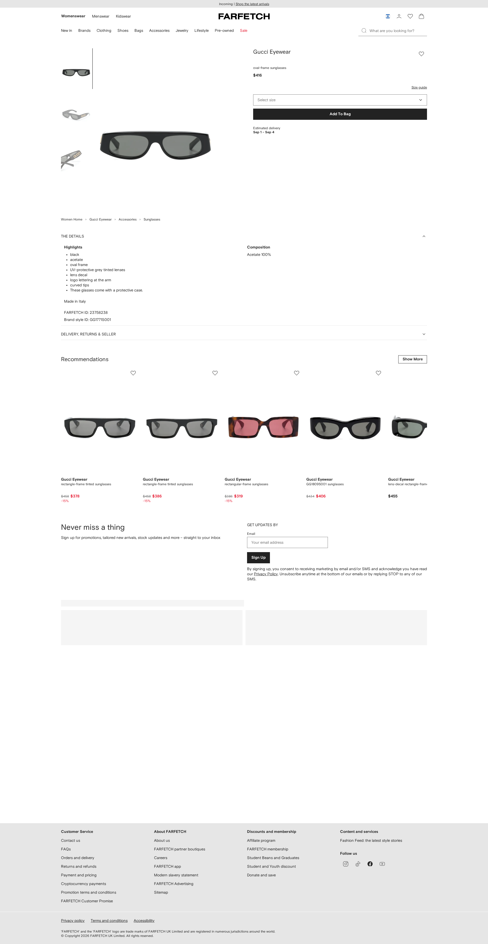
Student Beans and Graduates (273, 858)
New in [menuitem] (66, 30)
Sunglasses (152, 219)
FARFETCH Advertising (173, 884)
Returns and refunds (78, 866)
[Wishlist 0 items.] (410, 16)
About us (162, 840)
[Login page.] (399, 16)
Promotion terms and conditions (88, 892)
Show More (413, 359)
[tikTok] (357, 863)
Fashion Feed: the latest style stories (371, 840)
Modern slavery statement (176, 875)
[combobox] (340, 100)
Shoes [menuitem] (122, 30)
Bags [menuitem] (138, 30)
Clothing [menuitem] (104, 30)
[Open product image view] (156, 129)
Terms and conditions (109, 920)
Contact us (70, 840)
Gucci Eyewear (100, 219)
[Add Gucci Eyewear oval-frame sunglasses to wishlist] (421, 54)
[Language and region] (387, 16)
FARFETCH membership (267, 849)
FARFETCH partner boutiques (179, 849)
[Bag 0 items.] (421, 16)
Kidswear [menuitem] (123, 16)
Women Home (71, 219)
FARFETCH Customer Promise (87, 901)
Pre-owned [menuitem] (224, 30)
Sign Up (258, 557)
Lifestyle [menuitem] (201, 30)
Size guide (419, 87)
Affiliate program (261, 840)
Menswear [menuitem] (100, 16)
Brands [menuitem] (84, 30)
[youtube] (382, 863)
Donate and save (261, 875)
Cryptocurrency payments (83, 884)
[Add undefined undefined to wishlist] (133, 373)
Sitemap (161, 892)
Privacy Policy (266, 574)
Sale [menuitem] (243, 30)
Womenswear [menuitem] (73, 16)
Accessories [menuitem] (159, 30)
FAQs (66, 849)
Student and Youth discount (271, 866)
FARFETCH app (167, 866)
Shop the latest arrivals (252, 4)
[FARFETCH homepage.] (244, 16)
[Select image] (76, 68)
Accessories (127, 219)
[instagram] (345, 863)
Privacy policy (73, 920)
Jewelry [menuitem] (182, 30)
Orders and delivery (77, 858)
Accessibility (144, 920)
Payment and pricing (79, 875)
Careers (160, 858)
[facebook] (370, 863)
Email (251, 533)
